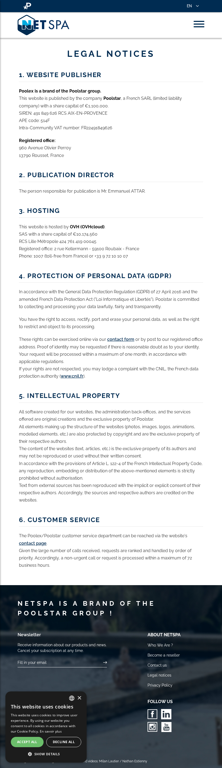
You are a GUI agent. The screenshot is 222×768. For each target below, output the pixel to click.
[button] (46, 754)
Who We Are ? (160, 645)
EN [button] (189, 6)
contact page (33, 543)
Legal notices (159, 675)
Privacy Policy (160, 685)
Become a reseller (164, 655)
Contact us (157, 665)
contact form (120, 339)
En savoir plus (51, 731)
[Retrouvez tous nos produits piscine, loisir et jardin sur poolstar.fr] (27, 6)
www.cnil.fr (72, 376)
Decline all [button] (64, 742)
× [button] (79, 698)
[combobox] (71, 698)
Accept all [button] (27, 742)
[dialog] (46, 727)
